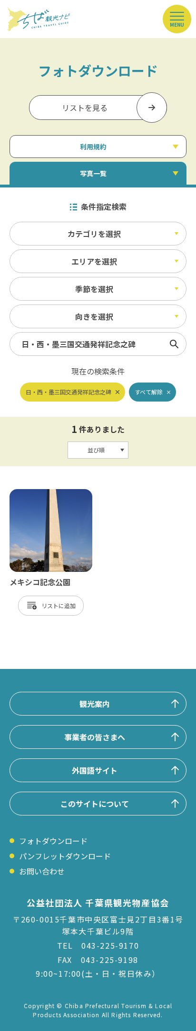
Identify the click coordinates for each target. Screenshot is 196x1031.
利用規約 (93, 146)
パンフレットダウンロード (65, 856)
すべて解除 (149, 392)
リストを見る (85, 107)
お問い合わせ (42, 871)
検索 (174, 344)
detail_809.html (38, 494)
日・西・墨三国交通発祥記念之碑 (68, 392)
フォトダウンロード (53, 840)
